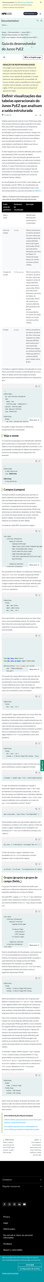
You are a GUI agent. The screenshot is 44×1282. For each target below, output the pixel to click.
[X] (9, 1204)
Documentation (10, 20)
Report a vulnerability (12, 1250)
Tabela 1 (38, 191)
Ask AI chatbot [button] (25, 2)
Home (4, 32)
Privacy (6, 1217)
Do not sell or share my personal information (18, 1236)
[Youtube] (24, 1204)
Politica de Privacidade (10, 1273)
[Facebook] (4, 1204)
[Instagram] (14, 1204)
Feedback (7, 1244)
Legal (5, 1223)
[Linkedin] (19, 1204)
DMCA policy (9, 1229)
